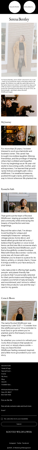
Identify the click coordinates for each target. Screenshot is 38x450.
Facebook (25, 443)
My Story (4, 376)
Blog (3, 379)
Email (3, 410)
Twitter (19, 443)
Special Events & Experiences (6, 371)
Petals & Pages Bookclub (6, 368)
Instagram (12, 443)
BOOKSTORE (6, 366)
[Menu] (4, 7)
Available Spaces (6, 384)
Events (3, 374)
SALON (3, 382)
